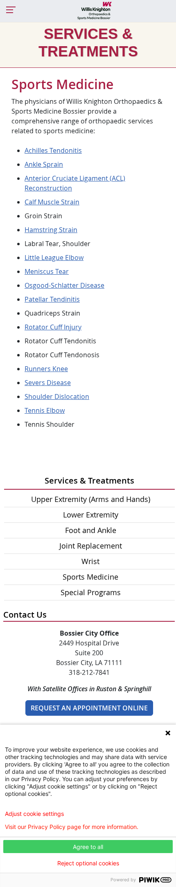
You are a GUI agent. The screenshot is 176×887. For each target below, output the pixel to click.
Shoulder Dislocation (57, 396)
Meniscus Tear (47, 271)
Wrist (90, 561)
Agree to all (88, 846)
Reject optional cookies (88, 863)
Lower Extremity (90, 515)
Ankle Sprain (44, 164)
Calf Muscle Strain (52, 201)
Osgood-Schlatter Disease (64, 285)
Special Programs (91, 592)
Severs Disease (48, 382)
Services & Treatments (89, 480)
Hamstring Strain (51, 229)
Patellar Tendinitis (52, 299)
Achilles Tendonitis (53, 150)
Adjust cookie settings (34, 814)
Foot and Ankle (90, 530)
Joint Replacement (90, 546)
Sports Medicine (90, 577)
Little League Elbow (54, 257)
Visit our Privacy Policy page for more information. (71, 827)
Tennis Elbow (45, 410)
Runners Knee (46, 368)
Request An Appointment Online (89, 707)
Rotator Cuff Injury (53, 327)
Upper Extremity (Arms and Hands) (90, 499)
